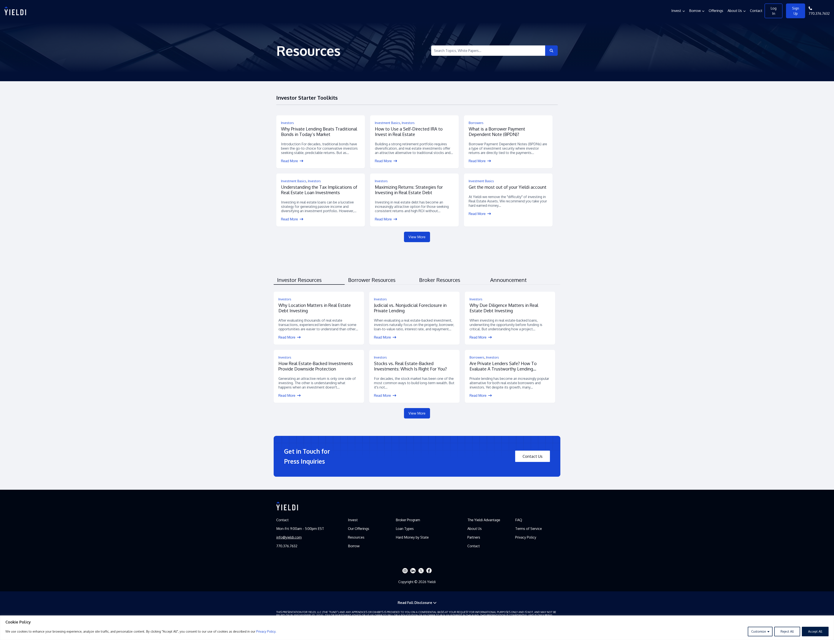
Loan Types (405, 528)
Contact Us (533, 456)
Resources (356, 537)
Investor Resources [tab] (299, 279)
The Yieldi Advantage (483, 520)
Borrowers (476, 123)
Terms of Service (528, 528)
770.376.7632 (819, 13)
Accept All (815, 631)
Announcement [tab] (508, 279)
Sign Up (795, 11)
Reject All (787, 631)
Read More (290, 161)
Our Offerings (358, 528)
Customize (758, 631)
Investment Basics (387, 123)
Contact (756, 10)
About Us (735, 10)
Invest (676, 10)
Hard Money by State (412, 537)
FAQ (518, 520)
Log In (773, 11)
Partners (473, 537)
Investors (287, 123)
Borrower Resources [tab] (371, 279)
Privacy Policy (525, 537)
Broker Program (408, 520)
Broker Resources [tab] (439, 279)
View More (417, 237)
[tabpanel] (417, 355)
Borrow (695, 10)
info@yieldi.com (289, 537)
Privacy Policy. (266, 631)
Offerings (716, 10)
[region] (417, 627)
